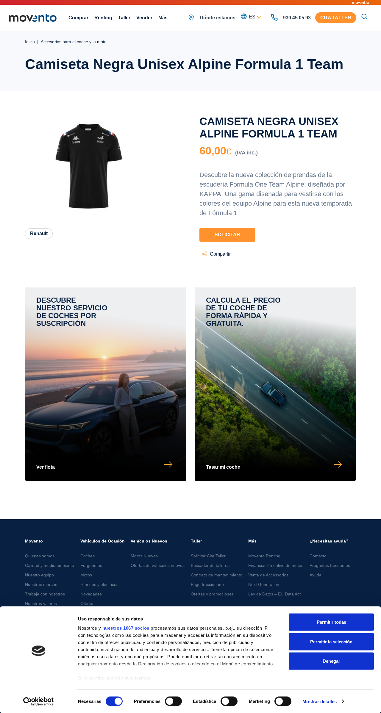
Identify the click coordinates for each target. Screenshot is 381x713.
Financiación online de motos (275, 565)
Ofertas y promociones (212, 594)
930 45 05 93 (297, 17)
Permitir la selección (331, 641)
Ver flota (45, 467)
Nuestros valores (41, 603)
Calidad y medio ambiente (49, 565)
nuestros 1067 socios (125, 628)
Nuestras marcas (41, 584)
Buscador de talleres (210, 565)
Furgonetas (91, 565)
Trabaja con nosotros (45, 594)
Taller (124, 17)
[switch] (173, 701)
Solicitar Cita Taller (208, 555)
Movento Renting (264, 555)
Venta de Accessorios (268, 575)
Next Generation (263, 584)
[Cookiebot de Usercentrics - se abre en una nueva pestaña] (39, 701)
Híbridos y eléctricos (99, 584)
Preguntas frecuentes (330, 565)
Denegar (331, 661)
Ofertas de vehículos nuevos (158, 565)
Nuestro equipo (39, 575)
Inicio (30, 41)
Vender (144, 17)
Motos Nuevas (144, 555)
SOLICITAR (227, 234)
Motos (86, 575)
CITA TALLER (335, 17)
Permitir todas (331, 622)
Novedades (91, 594)
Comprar (78, 17)
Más (163, 17)
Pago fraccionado (207, 584)
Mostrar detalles (319, 701)
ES (252, 16)
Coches (87, 555)
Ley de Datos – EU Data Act (274, 594)
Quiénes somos (39, 555)
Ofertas (87, 603)
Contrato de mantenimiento (216, 575)
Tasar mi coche (223, 467)
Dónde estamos (217, 17)
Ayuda (315, 575)
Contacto (318, 555)
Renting (103, 17)
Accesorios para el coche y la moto (74, 41)
